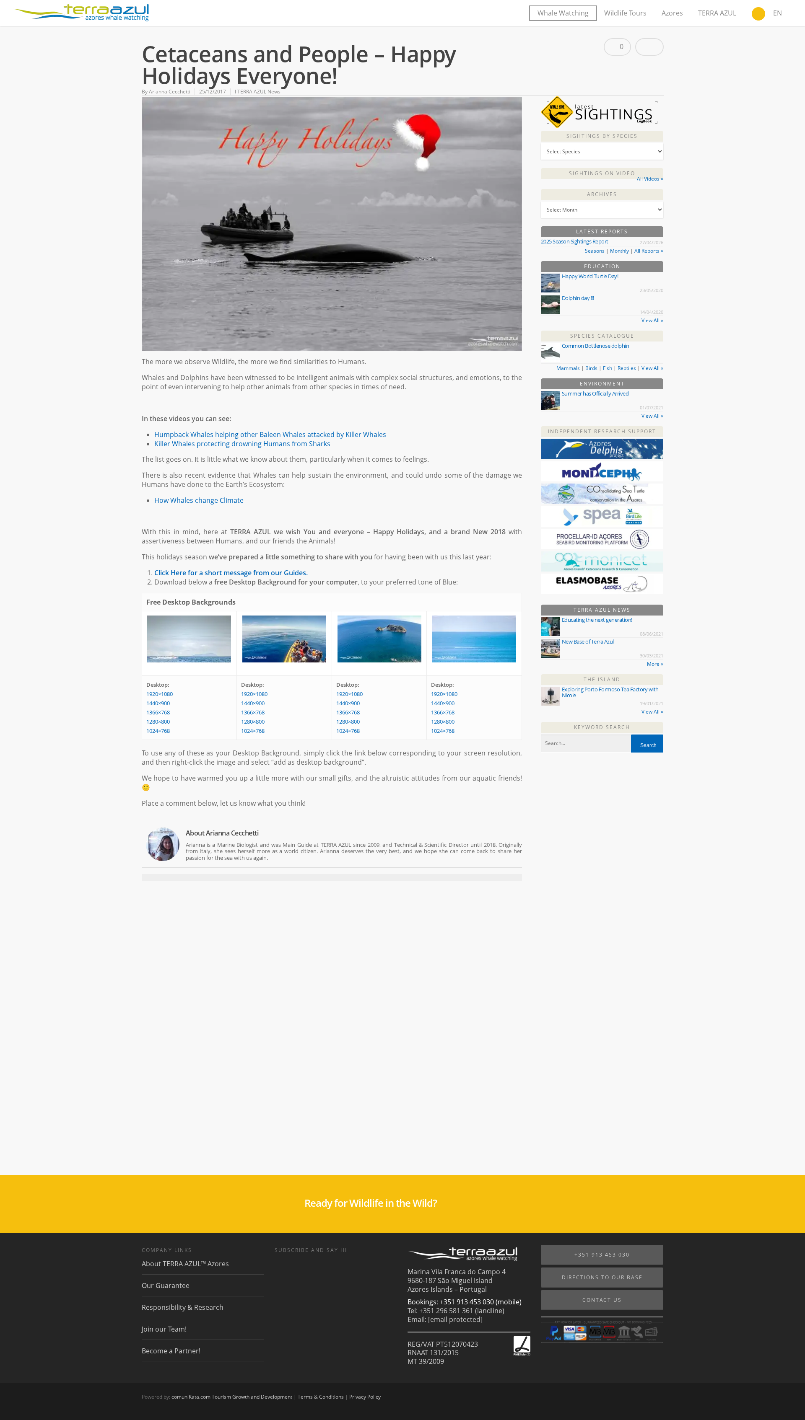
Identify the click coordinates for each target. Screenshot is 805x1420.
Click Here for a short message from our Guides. (231, 572)
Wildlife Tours (625, 13)
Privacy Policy (365, 1396)
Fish (607, 368)
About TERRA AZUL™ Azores (185, 1264)
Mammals (568, 368)
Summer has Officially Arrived (595, 393)
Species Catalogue (602, 335)
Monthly (619, 250)
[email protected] (455, 1319)
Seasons (595, 250)
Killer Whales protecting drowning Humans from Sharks (242, 443)
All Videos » (650, 178)
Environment (602, 383)
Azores (672, 13)
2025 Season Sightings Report (574, 241)
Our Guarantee (166, 1285)
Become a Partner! (171, 1350)
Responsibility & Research (182, 1307)
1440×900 (158, 703)
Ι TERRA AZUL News (257, 91)
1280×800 (158, 721)
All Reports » (648, 250)
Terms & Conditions (321, 1396)
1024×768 (158, 731)
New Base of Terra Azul (588, 641)
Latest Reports (602, 231)
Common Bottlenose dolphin (595, 345)
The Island (602, 679)
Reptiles (627, 368)
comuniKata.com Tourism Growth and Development (231, 1396)
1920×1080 (159, 694)
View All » (652, 320)
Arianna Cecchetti (169, 91)
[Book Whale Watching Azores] (758, 14)
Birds (591, 368)
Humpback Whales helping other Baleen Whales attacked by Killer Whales (270, 434)
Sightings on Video (602, 173)
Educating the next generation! (597, 619)
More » (655, 663)
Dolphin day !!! (578, 298)
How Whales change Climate (199, 500)
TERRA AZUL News (602, 609)
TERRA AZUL (717, 13)
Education (602, 266)
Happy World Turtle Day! (590, 276)
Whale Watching (563, 13)
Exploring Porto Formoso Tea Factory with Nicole (610, 692)
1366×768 (158, 712)
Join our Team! (164, 1329)
